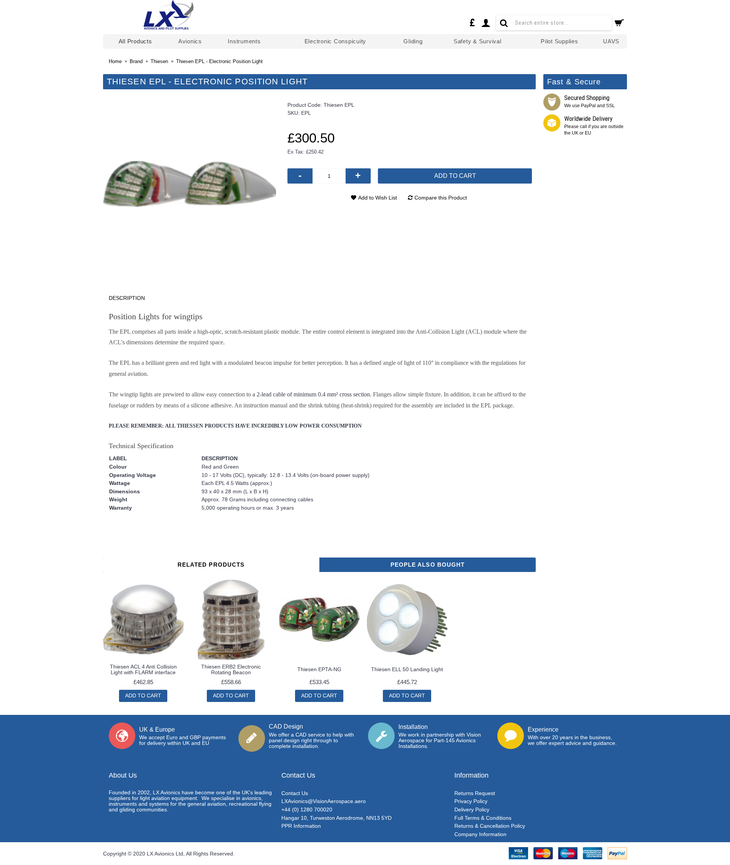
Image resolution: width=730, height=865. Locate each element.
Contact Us (294, 793)
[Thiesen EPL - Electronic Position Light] (189, 183)
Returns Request (474, 793)
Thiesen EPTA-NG (319, 669)
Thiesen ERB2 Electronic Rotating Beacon (231, 669)
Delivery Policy (471, 809)
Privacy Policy (470, 801)
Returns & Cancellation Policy (489, 826)
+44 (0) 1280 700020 (306, 809)
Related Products (211, 564)
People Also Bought (427, 564)
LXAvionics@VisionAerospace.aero (323, 801)
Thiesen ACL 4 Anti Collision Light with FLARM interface (143, 669)
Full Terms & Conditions (482, 818)
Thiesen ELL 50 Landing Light (407, 669)
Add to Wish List (377, 198)
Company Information (480, 834)
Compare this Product (440, 198)
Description (127, 298)
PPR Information (301, 826)
